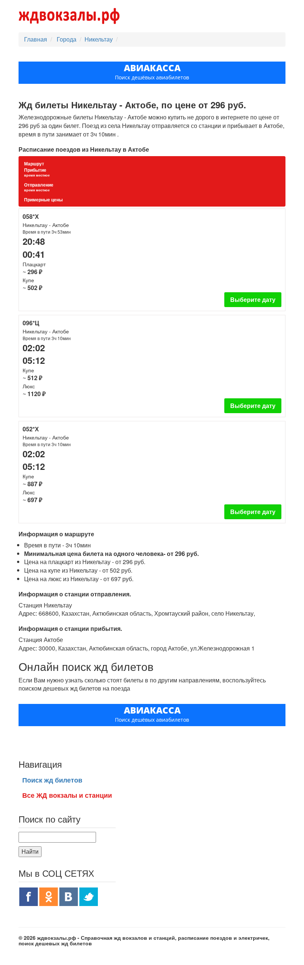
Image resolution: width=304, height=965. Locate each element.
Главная (35, 39)
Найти (30, 851)
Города (67, 39)
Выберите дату (252, 299)
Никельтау (99, 39)
